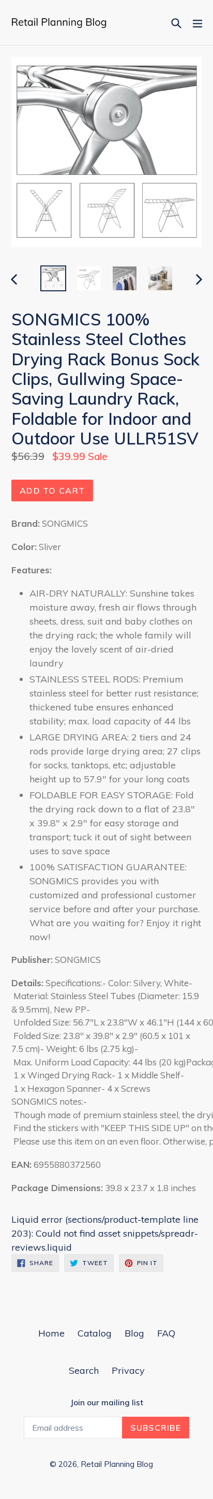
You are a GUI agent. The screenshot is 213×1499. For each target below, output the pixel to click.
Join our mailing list (106, 1402)
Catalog (95, 1333)
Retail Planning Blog (117, 1464)
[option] (53, 278)
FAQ (166, 1333)
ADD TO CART (52, 490)
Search (84, 1370)
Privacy (128, 1370)
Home (51, 1333)
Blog (134, 1333)
